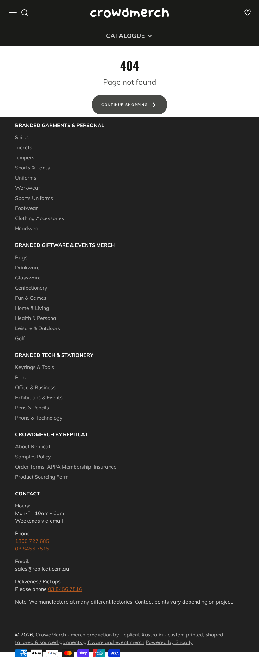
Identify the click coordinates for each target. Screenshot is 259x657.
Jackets (23, 147)
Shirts (22, 137)
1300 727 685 (32, 541)
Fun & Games (30, 298)
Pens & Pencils (32, 407)
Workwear (27, 188)
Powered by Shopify (169, 642)
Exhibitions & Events (39, 397)
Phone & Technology (39, 417)
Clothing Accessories (39, 218)
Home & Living (32, 308)
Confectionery (31, 288)
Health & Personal (36, 318)
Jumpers (24, 157)
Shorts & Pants (32, 167)
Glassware (28, 277)
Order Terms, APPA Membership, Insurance (66, 467)
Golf (20, 338)
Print (20, 377)
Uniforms (25, 178)
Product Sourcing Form (42, 477)
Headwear (27, 228)
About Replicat (33, 446)
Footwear (26, 208)
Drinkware (27, 267)
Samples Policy (33, 456)
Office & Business (35, 387)
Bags (21, 257)
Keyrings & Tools (34, 367)
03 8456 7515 (32, 548)
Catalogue (125, 36)
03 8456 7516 (65, 589)
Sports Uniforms (34, 198)
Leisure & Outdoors (37, 328)
